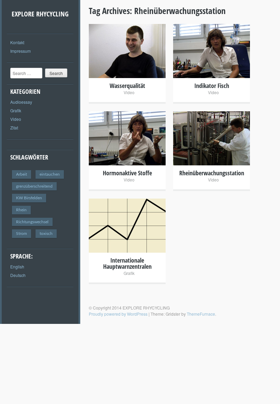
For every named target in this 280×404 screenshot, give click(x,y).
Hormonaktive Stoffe (127, 173)
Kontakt (17, 42)
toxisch (46, 233)
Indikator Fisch (211, 85)
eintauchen (50, 174)
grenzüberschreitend (34, 186)
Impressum (20, 51)
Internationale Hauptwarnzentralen (127, 263)
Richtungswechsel (32, 222)
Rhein (21, 210)
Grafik (15, 110)
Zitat (14, 127)
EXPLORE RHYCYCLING (40, 13)
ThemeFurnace (201, 314)
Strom (21, 233)
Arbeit (21, 174)
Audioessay (21, 102)
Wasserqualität (127, 85)
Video (15, 119)
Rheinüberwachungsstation (211, 173)
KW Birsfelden (29, 198)
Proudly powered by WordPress (118, 314)
